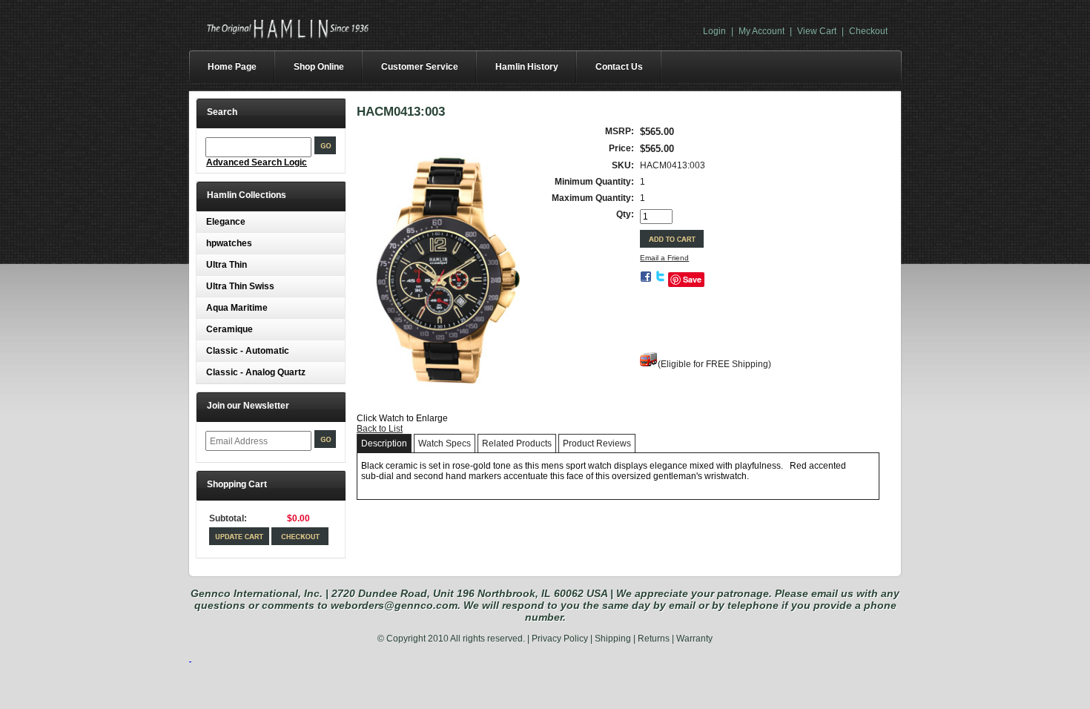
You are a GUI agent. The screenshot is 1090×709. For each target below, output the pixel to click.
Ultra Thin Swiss (240, 286)
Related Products (517, 443)
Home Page (232, 67)
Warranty (694, 638)
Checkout (868, 31)
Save (692, 279)
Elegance (225, 222)
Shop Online (319, 67)
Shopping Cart (237, 484)
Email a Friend (664, 258)
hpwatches (229, 243)
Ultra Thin (226, 265)
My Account (762, 31)
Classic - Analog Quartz (255, 372)
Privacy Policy (560, 638)
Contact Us (619, 67)
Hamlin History (526, 67)
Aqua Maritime (237, 308)
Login (714, 31)
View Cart (816, 31)
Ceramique (229, 329)
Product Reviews (597, 443)
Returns (654, 638)
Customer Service (419, 67)
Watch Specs (444, 443)
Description (384, 443)
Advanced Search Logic (256, 162)
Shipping (613, 638)
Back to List (380, 428)
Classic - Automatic (247, 351)
